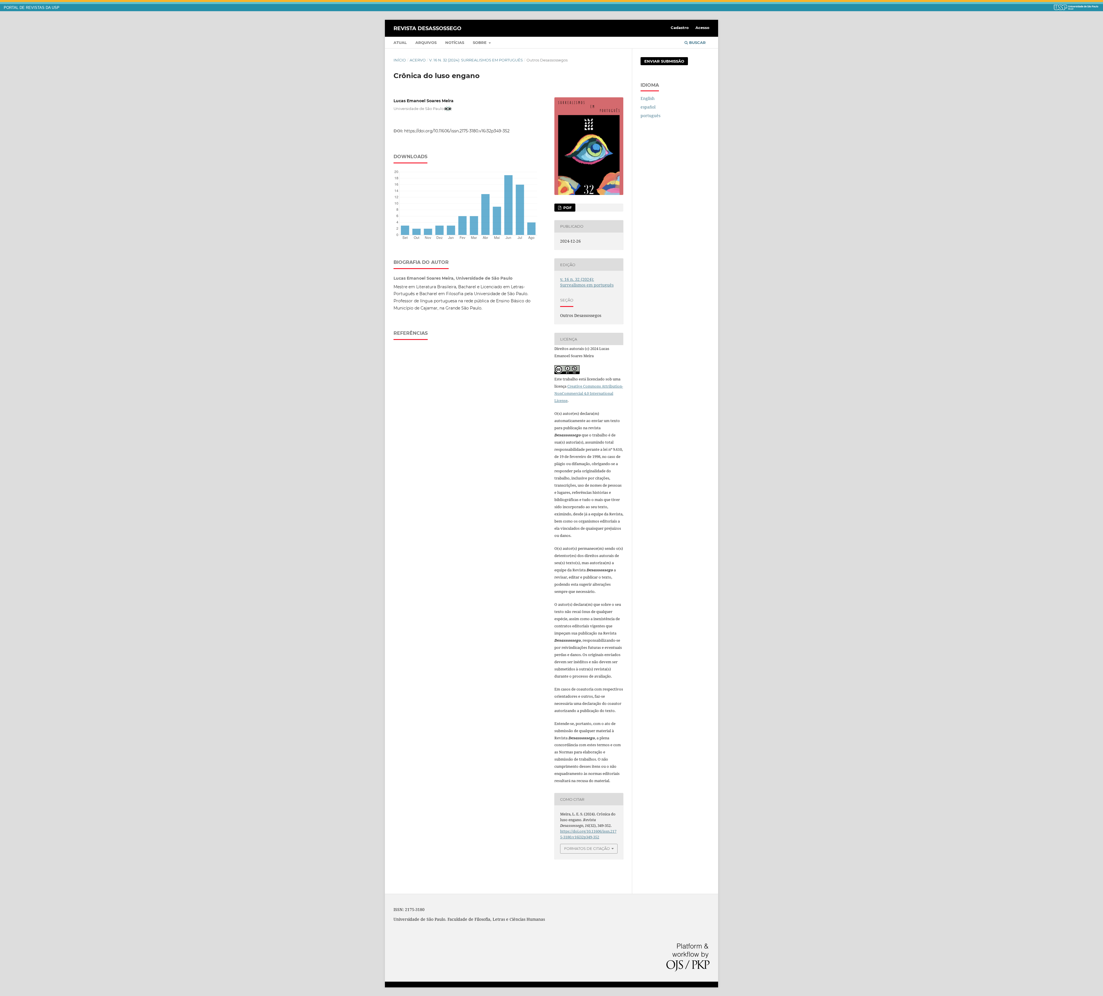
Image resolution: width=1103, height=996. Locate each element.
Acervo (418, 60)
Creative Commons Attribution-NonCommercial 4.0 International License (588, 393)
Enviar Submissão (664, 61)
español (648, 107)
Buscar (697, 42)
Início (400, 60)
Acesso (702, 27)
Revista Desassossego (427, 28)
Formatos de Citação (587, 848)
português (650, 115)
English (648, 98)
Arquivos (426, 42)
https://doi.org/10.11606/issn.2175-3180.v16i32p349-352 (457, 131)
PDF (567, 207)
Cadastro (680, 27)
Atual (400, 42)
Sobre (480, 42)
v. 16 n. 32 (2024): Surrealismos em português (476, 60)
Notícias (454, 42)
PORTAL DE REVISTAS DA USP (31, 8)
